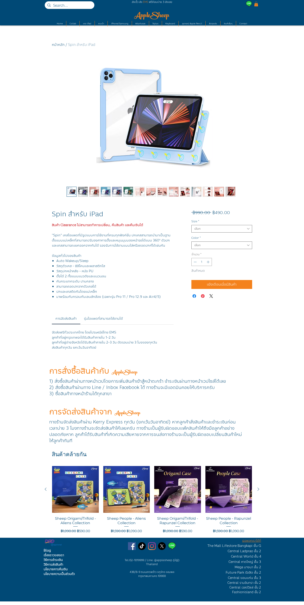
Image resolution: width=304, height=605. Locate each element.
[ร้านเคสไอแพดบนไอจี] (152, 546)
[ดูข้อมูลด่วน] (75, 489)
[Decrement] (194, 262)
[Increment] (208, 262)
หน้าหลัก (58, 44)
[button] (256, 4)
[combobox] (221, 229)
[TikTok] (142, 546)
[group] (152, 500)
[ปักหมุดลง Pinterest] (202, 296)
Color (196, 238)
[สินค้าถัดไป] (258, 489)
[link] (66, 318)
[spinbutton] (201, 262)
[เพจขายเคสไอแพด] (132, 546)
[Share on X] (211, 296)
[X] (162, 546)
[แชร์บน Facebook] (194, 296)
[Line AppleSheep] (172, 546)
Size (195, 221)
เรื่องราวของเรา (54, 555)
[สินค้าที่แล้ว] (45, 489)
